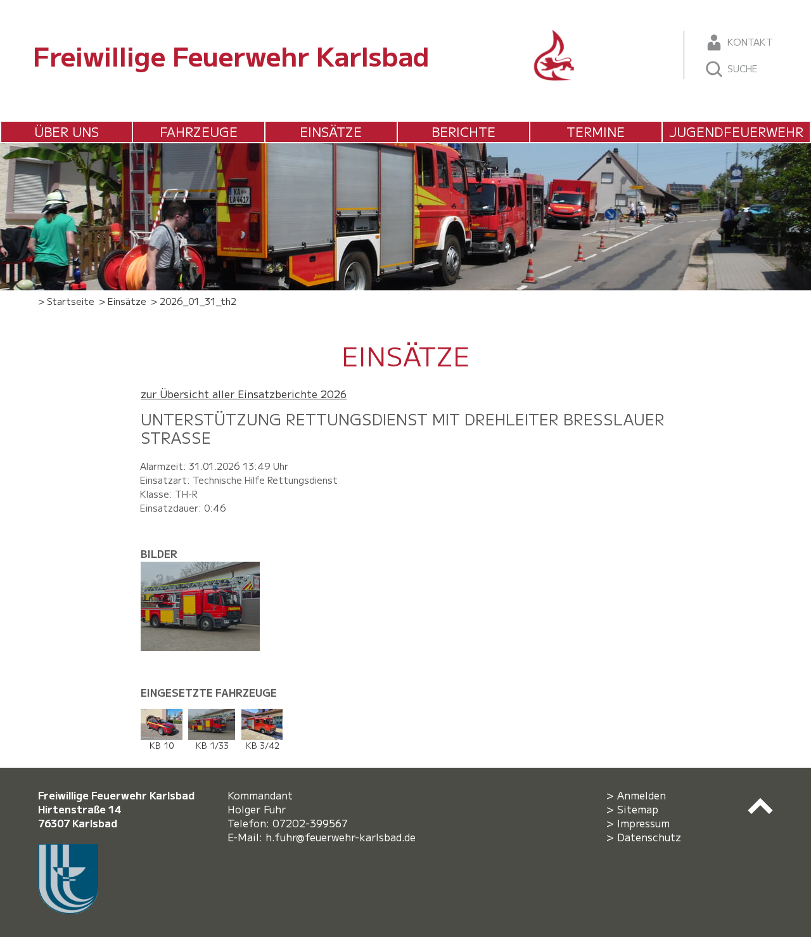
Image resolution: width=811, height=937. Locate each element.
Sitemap (637, 809)
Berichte (463, 131)
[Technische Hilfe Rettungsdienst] (205, 568)
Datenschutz (649, 836)
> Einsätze (122, 300)
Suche (741, 68)
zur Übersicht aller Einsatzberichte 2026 (244, 393)
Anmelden (641, 795)
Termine (595, 131)
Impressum (643, 822)
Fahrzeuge (199, 131)
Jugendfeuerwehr (736, 131)
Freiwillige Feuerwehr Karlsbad (231, 55)
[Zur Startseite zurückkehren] (554, 36)
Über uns (66, 131)
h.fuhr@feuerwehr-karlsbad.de (343, 836)
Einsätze (331, 131)
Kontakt (748, 41)
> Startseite (66, 300)
